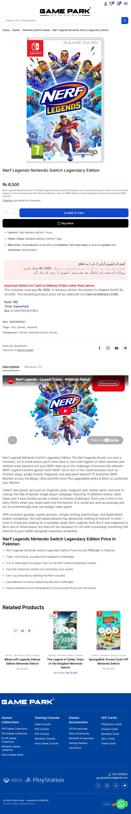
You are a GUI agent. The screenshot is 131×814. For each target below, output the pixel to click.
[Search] (124, 20)
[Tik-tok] (116, 785)
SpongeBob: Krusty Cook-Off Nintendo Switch (108, 661)
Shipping (8, 200)
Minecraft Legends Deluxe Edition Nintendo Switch (22, 661)
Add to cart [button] (22, 630)
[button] (105, 3)
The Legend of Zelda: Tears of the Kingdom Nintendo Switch (65, 663)
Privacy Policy (10, 803)
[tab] (11, 368)
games (21, 327)
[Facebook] (99, 348)
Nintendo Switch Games (36, 30)
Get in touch (25, 350)
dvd (13, 327)
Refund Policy (27, 803)
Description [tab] (11, 367)
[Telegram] (125, 348)
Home (6, 30)
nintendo (32, 327)
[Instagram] (108, 348)
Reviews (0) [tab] (33, 367)
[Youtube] (116, 348)
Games (16, 30)
